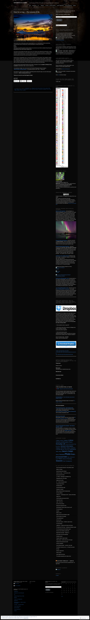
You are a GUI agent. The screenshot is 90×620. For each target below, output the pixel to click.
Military (57, 451)
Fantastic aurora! (59, 536)
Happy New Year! (59, 500)
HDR (62, 447)
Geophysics (58, 447)
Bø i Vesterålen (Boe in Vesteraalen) (63, 289)
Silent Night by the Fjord (60, 554)
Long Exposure (72, 449)
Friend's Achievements (70, 444)
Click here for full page (60, 40)
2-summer (61, 440)
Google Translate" (68, 430)
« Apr (62, 596)
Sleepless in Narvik (59, 489)
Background (34, 5)
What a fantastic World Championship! (63, 491)
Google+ (57, 575)
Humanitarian (72, 447)
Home (30, 5)
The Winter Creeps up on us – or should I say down (65, 547)
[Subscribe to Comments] (14, 585)
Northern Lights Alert (60, 550)
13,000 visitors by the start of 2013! (62, 498)
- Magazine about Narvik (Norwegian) (64, 388)
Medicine (42, 5)
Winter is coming (59, 469)
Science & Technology (67, 458)
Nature (60, 451)
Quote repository (16, 607)
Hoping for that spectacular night (62, 541)
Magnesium (16, 600)
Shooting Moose (59, 485)
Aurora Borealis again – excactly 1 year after (64, 545)
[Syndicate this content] (56, 560)
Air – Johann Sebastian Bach (61, 482)
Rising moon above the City (61, 505)
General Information (67, 446)
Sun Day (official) (59, 492)
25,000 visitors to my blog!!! (61, 516)
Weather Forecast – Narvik (65, 560)
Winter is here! (58, 512)
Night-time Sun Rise (60, 480)
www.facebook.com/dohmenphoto (20, 69)
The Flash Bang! (59, 523)
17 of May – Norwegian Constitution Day (63, 476)
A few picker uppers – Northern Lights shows (64, 521)
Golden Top (58, 496)
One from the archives (60, 503)
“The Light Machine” (60, 518)
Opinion (57, 454)
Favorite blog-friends (68, 5)
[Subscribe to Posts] (14, 583)
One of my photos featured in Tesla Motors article (65, 467)
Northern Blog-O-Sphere (20, 2)
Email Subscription (62, 9)
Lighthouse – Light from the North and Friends (64, 525)
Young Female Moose (60, 483)
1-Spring (57, 440)
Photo (67, 454)
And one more (58, 520)
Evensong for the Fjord (60, 474)
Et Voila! (57, 548)
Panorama (61, 454)
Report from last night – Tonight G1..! (62, 532)
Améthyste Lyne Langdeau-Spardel (62, 255)
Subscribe (47, 589)
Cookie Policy (25, 617)
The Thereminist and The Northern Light (63, 529)
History (64, 447)
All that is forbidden (59, 543)
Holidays (68, 447)
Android (74, 5)
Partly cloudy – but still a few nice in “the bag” (64, 539)
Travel (64, 461)
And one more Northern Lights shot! (62, 530)
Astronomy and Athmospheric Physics (64, 442)
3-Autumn (66, 440)
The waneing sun (59, 509)
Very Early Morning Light (60, 487)
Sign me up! (59, 20)
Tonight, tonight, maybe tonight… (62, 538)
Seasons (59, 461)
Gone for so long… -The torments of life (27, 12)
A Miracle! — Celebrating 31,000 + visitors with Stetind (66, 494)
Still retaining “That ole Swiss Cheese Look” (64, 507)
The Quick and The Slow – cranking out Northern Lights (66, 527)
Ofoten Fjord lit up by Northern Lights (62, 514)
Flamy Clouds (58, 552)
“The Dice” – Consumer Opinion (50, 5)
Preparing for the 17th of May (61, 478)
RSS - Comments (17, 585)
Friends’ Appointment (60, 5)
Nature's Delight (67, 451)
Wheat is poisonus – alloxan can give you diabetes (20, 602)
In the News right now (60, 449)
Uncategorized (69, 461)
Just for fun (67, 449)
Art (38, 5)
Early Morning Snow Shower (61, 471)
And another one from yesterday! (62, 534)
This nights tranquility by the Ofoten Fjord (63, 556)
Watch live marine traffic (60, 416)
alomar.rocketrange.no (66, 68)
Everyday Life (60, 444)
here (58, 74)
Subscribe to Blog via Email (51, 582)
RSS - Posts (17, 583)
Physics (60, 458)
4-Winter (70, 440)
